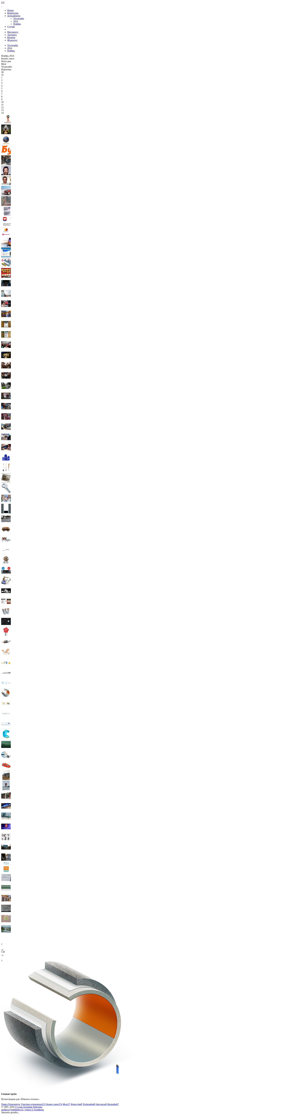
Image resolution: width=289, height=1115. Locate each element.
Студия (11, 26)
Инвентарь (12, 13)
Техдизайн (18, 18)
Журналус (12, 40)
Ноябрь (17, 24)
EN (3, 2)
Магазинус (12, 32)
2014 (15, 21)
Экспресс (12, 34)
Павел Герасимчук (10, 1104)
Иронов (11, 37)
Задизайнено (13, 15)
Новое (10, 10)
